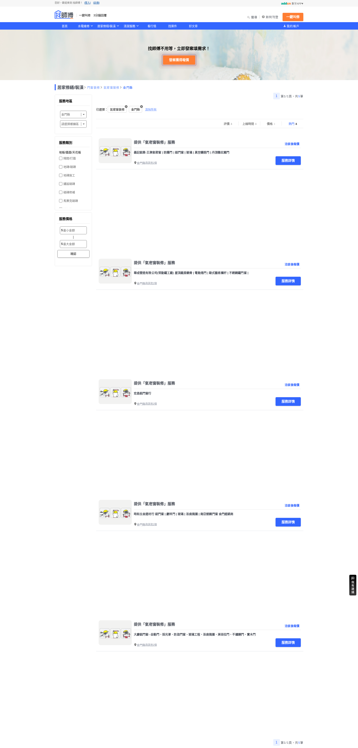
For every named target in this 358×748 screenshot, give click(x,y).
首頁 (65, 26)
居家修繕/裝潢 (106, 26)
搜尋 (254, 17)
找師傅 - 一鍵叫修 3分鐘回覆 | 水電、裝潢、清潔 (64, 14)
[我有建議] (352, 585)
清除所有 (151, 109)
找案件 (172, 26)
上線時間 (248, 123)
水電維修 (84, 26)
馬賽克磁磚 (70, 200)
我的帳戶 (293, 26)
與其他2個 (151, 162)
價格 (270, 123)
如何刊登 (272, 17)
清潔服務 (129, 26)
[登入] (87, 2)
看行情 (152, 26)
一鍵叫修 (293, 17)
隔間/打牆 (69, 158)
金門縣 (128, 87)
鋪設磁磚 (69, 183)
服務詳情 (288, 160)
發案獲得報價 (179, 60)
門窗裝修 (93, 87)
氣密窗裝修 (111, 87)
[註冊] (96, 2)
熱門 (291, 123)
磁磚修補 (69, 192)
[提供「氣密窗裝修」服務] (115, 150)
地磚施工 (69, 175)
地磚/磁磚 (69, 166)
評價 (227, 123)
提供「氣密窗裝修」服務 (154, 142)
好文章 (193, 26)
